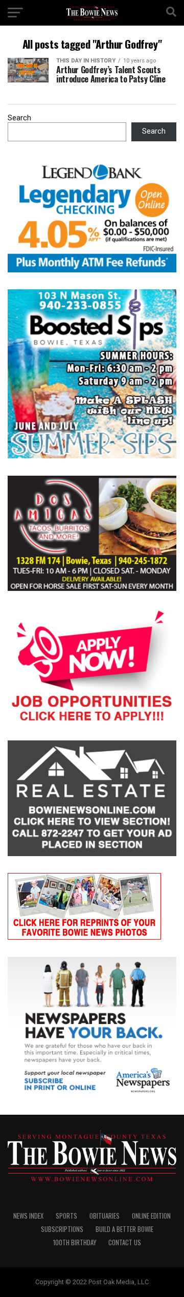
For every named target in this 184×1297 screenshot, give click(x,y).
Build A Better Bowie (124, 1229)
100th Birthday (74, 1242)
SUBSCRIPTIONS (62, 1229)
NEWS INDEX (28, 1216)
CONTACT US (124, 1242)
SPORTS (66, 1216)
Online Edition (151, 1216)
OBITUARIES (104, 1216)
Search (19, 118)
